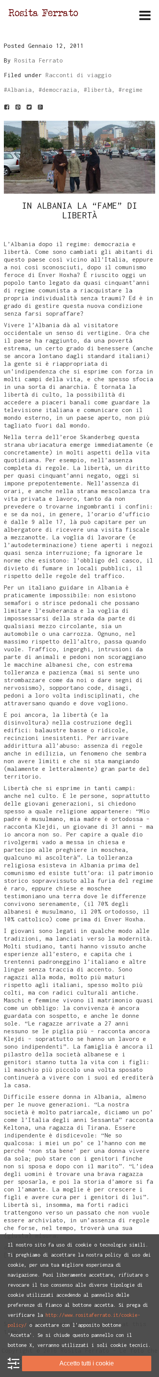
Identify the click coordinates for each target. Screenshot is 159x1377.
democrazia (59, 89)
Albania (19, 89)
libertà (99, 89)
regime (132, 89)
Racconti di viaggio (79, 74)
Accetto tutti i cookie (86, 1363)
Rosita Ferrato (38, 60)
